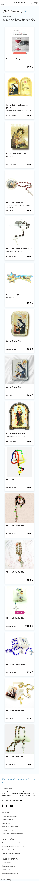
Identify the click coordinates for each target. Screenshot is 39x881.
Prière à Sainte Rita (8, 850)
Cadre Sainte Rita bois (15, 433)
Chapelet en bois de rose (16, 202)
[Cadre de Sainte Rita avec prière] (19, 87)
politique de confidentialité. (28, 795)
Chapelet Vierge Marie (15, 664)
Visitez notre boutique (9, 816)
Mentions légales (8, 830)
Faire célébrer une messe (11, 853)
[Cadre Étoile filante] (19, 277)
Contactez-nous (7, 820)
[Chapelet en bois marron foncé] (19, 231)
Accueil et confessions (10, 873)
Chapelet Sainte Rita (15, 526)
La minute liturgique (14, 59)
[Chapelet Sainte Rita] (19, 508)
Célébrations (6, 869)
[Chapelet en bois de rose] (19, 185)
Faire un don (6, 823)
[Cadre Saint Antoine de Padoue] (19, 136)
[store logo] (19, 2)
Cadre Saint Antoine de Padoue (16, 155)
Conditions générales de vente (13, 834)
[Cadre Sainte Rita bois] (19, 416)
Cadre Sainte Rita (13, 341)
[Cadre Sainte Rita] (19, 323)
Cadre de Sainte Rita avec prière (17, 106)
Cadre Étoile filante (14, 295)
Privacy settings (6, 880)
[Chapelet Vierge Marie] (19, 646)
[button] (12, 11)
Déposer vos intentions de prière (13, 843)
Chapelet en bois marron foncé (19, 249)
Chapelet (10, 479)
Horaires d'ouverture (9, 866)
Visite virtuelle (7, 862)
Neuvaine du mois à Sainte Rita (13, 846)
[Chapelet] (19, 462)
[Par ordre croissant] (25, 11)
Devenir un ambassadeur (10, 827)
